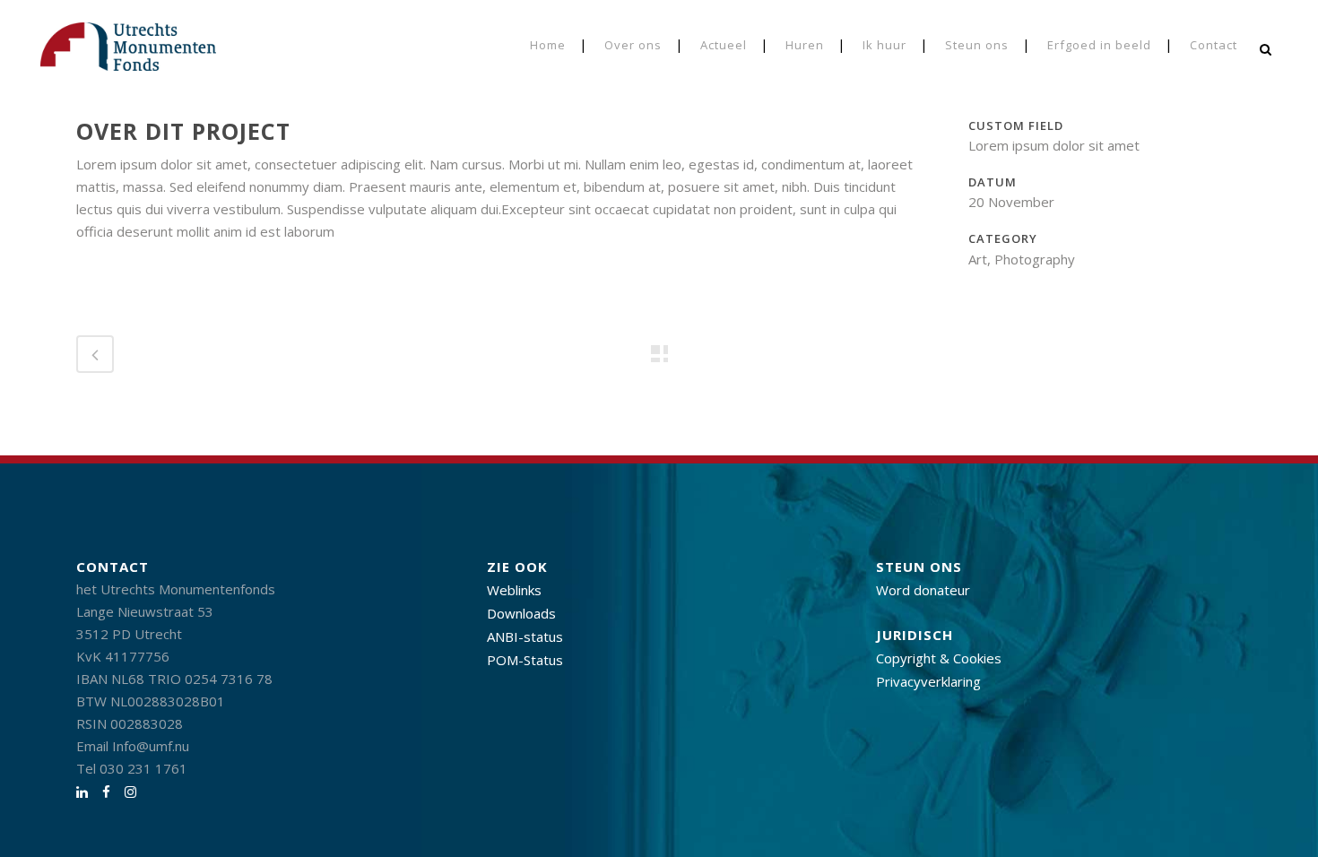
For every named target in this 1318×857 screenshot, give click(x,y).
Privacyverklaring (928, 681)
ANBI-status (525, 636)
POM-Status (525, 660)
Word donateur (923, 590)
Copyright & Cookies (939, 658)
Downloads (521, 613)
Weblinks (514, 590)
